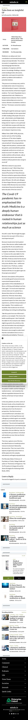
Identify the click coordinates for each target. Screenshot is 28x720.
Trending (21, 614)
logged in (12, 479)
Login (8, 578)
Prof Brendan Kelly (20, 492)
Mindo (12, 591)
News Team (6, 679)
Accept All (14, 372)
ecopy (14, 559)
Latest (17, 614)
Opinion (20, 634)
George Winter (19, 516)
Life (3, 675)
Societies (5, 683)
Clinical (5, 667)
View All (23, 555)
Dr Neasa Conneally (14, 634)
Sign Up (19, 578)
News (4, 659)
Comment (6, 663)
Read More (24, 612)
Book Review (4, 8)
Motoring (12, 625)
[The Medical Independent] (26, 2)
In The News (12, 614)
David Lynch (13, 622)
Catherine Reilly (14, 651)
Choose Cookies (13, 376)
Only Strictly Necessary (14, 380)
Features (11, 645)
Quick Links (6, 692)
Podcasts (5, 671)
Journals (5, 687)
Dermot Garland (15, 711)
